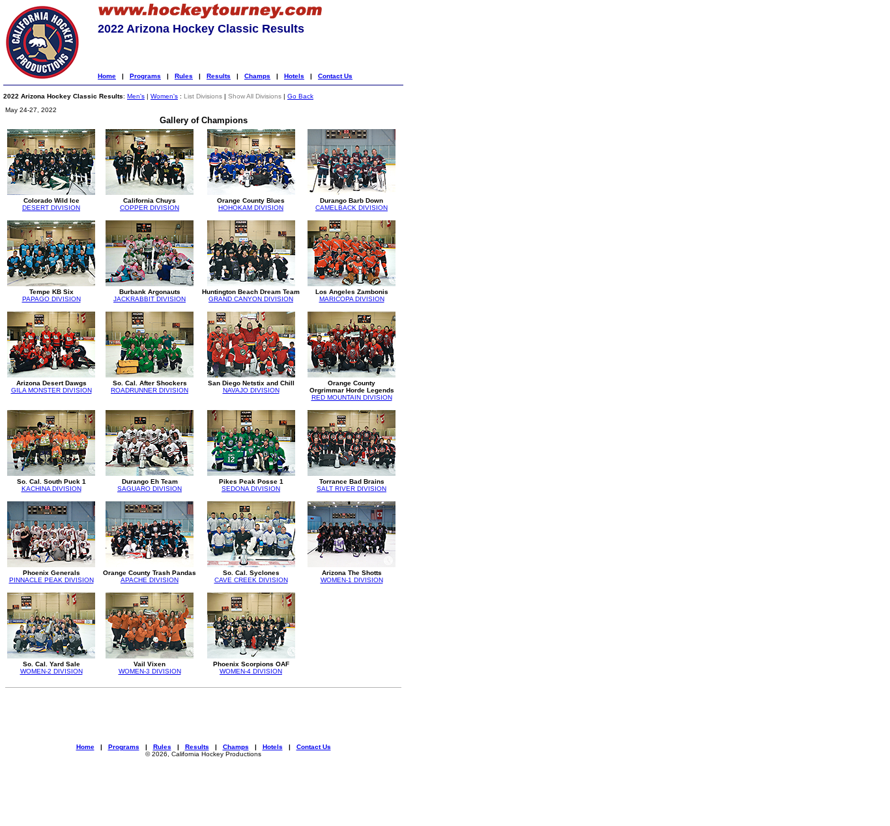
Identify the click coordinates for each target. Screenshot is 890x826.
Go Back (300, 96)
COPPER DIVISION (149, 207)
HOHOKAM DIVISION (250, 207)
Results (219, 76)
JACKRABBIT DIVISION (149, 298)
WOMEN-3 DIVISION (150, 671)
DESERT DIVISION (51, 207)
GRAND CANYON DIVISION (250, 298)
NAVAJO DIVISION (251, 390)
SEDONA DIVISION (251, 488)
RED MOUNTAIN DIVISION (351, 397)
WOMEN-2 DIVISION (51, 671)
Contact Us (335, 76)
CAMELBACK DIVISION (351, 207)
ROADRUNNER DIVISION (149, 390)
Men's (136, 96)
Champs (257, 76)
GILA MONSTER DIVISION (51, 390)
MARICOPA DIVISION (351, 298)
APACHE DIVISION (150, 579)
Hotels (294, 76)
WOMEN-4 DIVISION (251, 671)
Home (107, 76)
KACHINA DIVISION (51, 488)
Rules (184, 76)
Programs (145, 76)
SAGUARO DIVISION (149, 488)
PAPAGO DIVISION (51, 298)
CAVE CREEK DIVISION (251, 579)
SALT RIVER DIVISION (351, 488)
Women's (164, 96)
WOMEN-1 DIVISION (352, 579)
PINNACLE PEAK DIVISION (51, 579)
